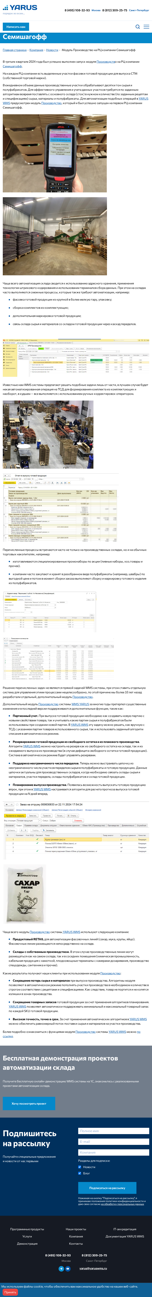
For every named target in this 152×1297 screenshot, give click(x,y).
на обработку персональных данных (122, 1204)
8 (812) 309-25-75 (114, 10)
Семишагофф (12, 66)
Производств (106, 61)
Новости (52, 50)
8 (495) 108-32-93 (77, 10)
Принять (10, 1292)
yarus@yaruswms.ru (93, 1268)
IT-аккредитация (124, 1229)
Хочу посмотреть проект (29, 1103)
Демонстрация (27, 1243)
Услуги (27, 1236)
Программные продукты (27, 1229)
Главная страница (15, 50)
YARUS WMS (79, 724)
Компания (36, 50)
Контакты (76, 1243)
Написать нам (15, 26)
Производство (51, 103)
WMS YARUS (80, 704)
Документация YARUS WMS (125, 1236)
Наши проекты (76, 1229)
